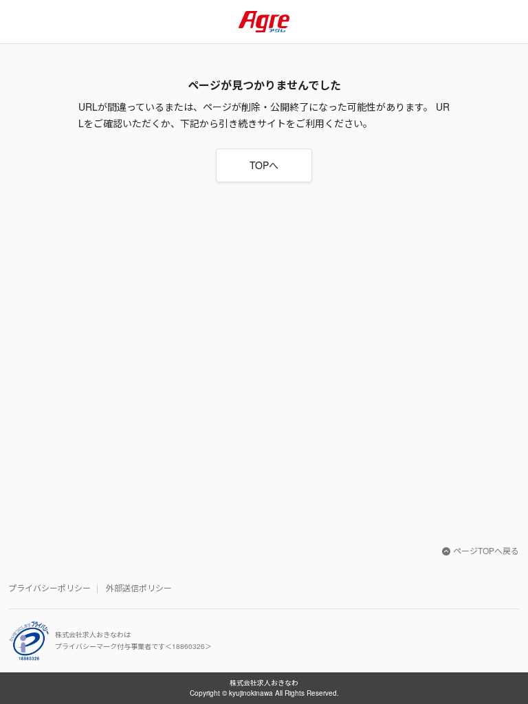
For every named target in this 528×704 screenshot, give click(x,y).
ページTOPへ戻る (486, 550)
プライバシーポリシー (49, 587)
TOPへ (264, 165)
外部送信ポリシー (139, 587)
